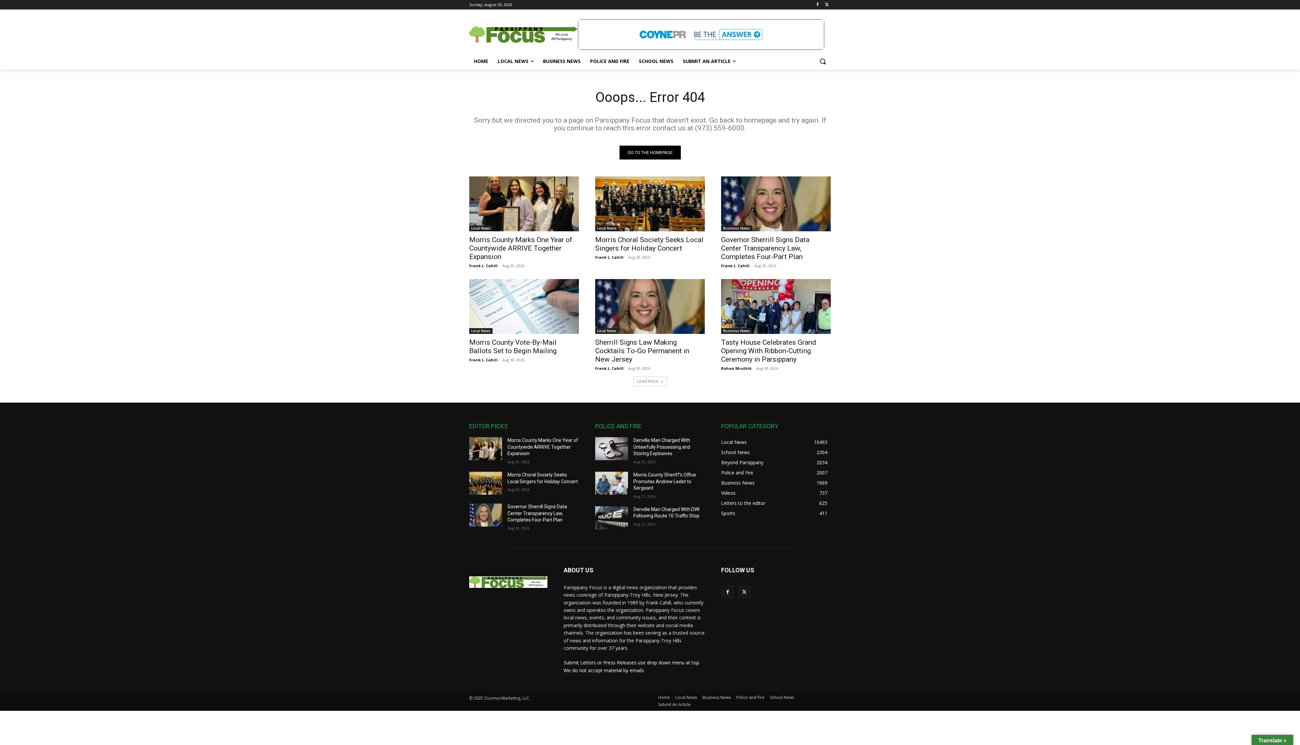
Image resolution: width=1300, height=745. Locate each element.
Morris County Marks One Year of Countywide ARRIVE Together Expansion (520, 248)
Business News (736, 228)
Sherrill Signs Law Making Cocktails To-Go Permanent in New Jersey (642, 350)
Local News (481, 228)
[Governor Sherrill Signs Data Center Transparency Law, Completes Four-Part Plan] (776, 203)
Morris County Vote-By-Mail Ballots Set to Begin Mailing (513, 346)
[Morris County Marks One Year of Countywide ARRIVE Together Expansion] (524, 203)
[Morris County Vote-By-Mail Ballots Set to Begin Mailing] (524, 306)
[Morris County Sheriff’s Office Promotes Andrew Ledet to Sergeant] (611, 483)
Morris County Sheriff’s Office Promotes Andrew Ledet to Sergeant (664, 481)
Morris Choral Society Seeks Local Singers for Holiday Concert (649, 244)
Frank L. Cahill (483, 265)
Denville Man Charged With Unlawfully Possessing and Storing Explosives (661, 447)
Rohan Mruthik (736, 368)
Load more (647, 381)
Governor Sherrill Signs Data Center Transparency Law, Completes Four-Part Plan (765, 248)
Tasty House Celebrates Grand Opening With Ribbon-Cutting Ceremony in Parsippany (768, 350)
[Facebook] (817, 5)
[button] (823, 61)
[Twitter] (827, 5)
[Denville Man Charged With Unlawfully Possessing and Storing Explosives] (611, 448)
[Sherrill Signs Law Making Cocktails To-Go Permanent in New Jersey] (650, 306)
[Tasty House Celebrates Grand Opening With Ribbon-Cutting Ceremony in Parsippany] (776, 306)
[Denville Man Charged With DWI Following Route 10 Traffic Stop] (611, 517)
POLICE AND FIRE (618, 426)
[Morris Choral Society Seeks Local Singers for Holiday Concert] (650, 203)
